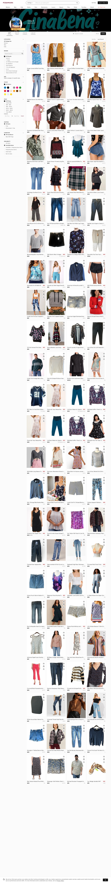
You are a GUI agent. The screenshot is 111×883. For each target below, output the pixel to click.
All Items (8, 124)
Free (7, 126)
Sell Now (94, 2)
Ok (105, 880)
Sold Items (8, 151)
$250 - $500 (9, 110)
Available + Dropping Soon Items (14, 147)
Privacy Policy (60, 880)
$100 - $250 (9, 108)
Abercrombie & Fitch (11, 72)
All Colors (8, 84)
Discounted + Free (10, 128)
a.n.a (7, 69)
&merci (8, 58)
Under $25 (8, 103)
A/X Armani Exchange (11, 71)
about (97, 33)
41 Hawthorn (9, 63)
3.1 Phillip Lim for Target (12, 61)
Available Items (10, 145)
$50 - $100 (9, 106)
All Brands (8, 56)
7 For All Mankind (10, 67)
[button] (30, 2)
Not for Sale (9, 154)
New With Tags (9, 136)
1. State (8, 60)
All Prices (8, 101)
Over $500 (9, 112)
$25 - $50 (8, 104)
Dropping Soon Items (11, 149)
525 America (9, 65)
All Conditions (9, 134)
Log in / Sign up (103, 2)
